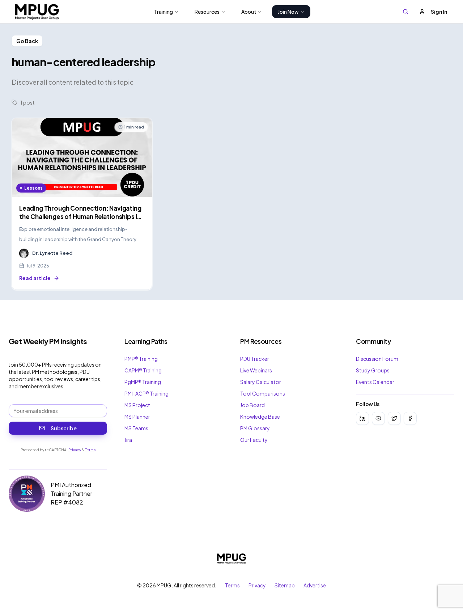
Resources (207, 11)
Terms (90, 450)
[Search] (405, 11)
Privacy (74, 450)
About (248, 11)
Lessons (33, 188)
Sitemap (285, 585)
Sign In (439, 11)
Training (163, 11)
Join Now (288, 11)
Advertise (314, 585)
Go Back (27, 41)
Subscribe (64, 428)
